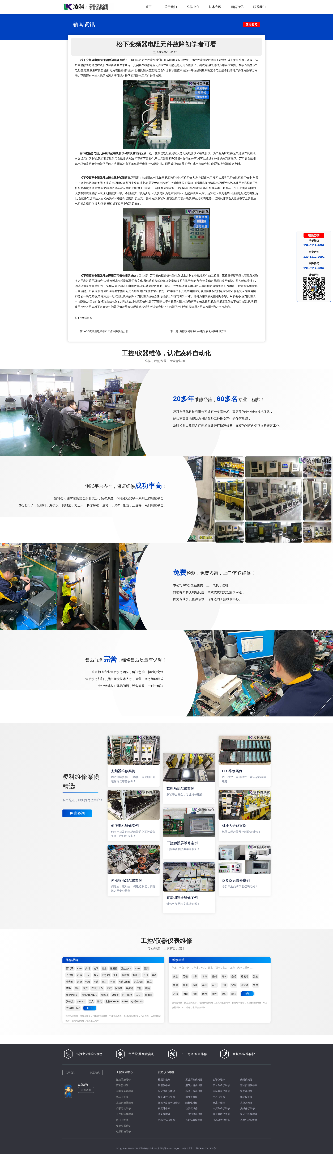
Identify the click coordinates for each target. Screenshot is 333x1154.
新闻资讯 (237, 7)
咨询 (247, 993)
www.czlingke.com (175, 1148)
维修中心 (193, 7)
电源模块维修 (123, 1131)
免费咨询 (77, 813)
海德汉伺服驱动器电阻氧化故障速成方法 (203, 331)
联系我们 (259, 7)
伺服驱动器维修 (124, 1091)
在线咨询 (86, 1090)
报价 (89, 1007)
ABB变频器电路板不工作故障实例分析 (106, 331)
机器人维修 (122, 1097)
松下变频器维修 (83, 317)
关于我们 (170, 7)
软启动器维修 (123, 1125)
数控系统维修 (123, 1079)
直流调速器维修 (124, 1102)
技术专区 (215, 7)
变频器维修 (122, 1085)
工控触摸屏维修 (124, 1114)
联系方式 (95, 1072)
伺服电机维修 (123, 1108)
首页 (148, 7)
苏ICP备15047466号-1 (206, 1148)
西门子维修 (122, 1119)
